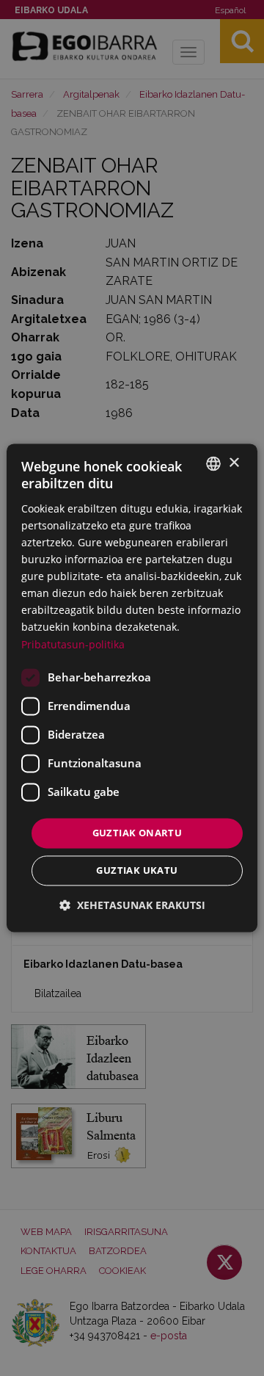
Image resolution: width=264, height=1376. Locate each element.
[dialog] (132, 687)
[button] (132, 905)
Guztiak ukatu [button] (136, 870)
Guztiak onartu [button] (137, 832)
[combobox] (213, 463)
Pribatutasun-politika (73, 644)
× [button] (233, 462)
